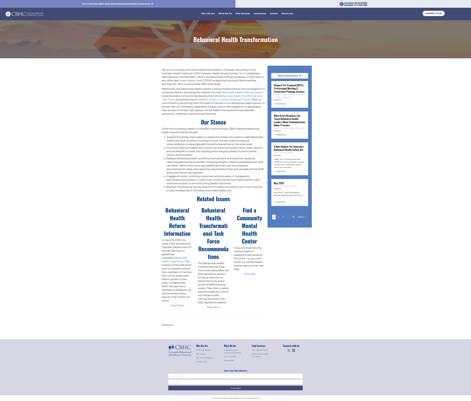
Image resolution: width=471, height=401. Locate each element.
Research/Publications (297, 128)
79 (293, 217)
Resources (229, 360)
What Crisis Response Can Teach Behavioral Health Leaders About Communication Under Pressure (289, 120)
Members (200, 354)
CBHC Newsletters (290, 186)
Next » (302, 217)
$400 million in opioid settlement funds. (226, 99)
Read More (177, 305)
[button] (289, 350)
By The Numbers (204, 358)
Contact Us (201, 361)
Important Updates (281, 97)
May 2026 (279, 183)
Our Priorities (230, 356)
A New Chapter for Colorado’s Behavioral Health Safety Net (289, 148)
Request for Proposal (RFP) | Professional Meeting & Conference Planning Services (289, 88)
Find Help (249, 273)
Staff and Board (203, 350)
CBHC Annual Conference (295, 94)
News (290, 97)
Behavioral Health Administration (242, 92)
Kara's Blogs (288, 153)
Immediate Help (260, 350)
